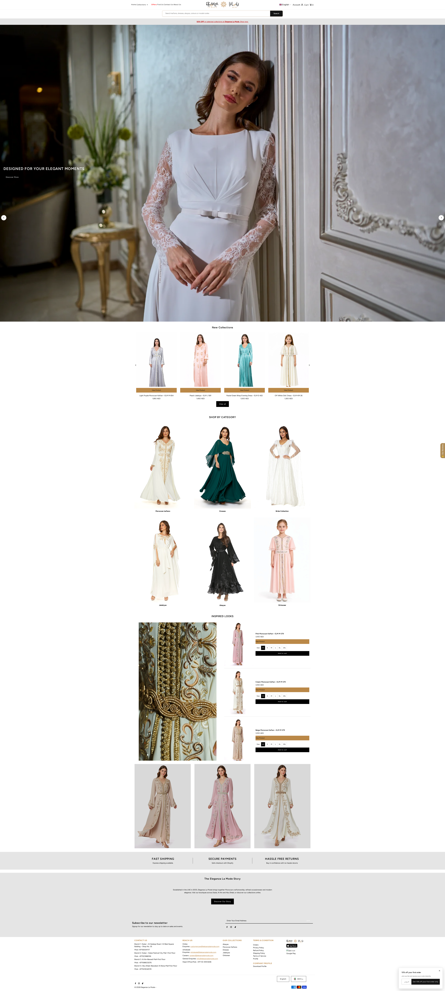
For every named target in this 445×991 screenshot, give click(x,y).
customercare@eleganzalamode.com (204, 946)
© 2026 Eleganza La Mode (144, 987)
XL (280, 648)
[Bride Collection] (282, 466)
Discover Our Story (222, 901)
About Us (177, 5)
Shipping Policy (259, 953)
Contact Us (168, 5)
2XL (284, 648)
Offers (154, 5)
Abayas (226, 944)
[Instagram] (231, 927)
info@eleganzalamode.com (207, 959)
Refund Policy (258, 950)
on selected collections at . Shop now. (222, 22)
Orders (255, 945)
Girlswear (226, 955)
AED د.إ (300, 979)
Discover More (12, 177)
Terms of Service (259, 956)
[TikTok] (235, 927)
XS (263, 648)
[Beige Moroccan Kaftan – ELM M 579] (238, 740)
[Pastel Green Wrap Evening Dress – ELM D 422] (244, 362)
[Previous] (3, 217)
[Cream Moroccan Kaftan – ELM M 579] (238, 692)
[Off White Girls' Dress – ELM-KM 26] (288, 362)
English (283, 979)
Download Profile (259, 966)
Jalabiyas (226, 953)
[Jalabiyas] (162, 560)
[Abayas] (222, 560)
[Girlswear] (282, 560)
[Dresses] (222, 466)
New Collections (222, 327)
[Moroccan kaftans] (162, 466)
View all (222, 404)
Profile (255, 959)
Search (276, 13)
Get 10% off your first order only (425, 982)
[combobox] (216, 13)
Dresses (226, 950)
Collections (141, 5)
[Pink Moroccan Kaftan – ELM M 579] (238, 644)
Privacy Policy (258, 948)
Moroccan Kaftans (230, 947)
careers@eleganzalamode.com (201, 955)
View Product (156, 390)
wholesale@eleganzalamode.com (203, 952)
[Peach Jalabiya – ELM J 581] (200, 362)
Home (133, 5)
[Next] (441, 217)
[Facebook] (135, 983)
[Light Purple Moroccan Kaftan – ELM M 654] (156, 362)
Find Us (160, 5)
